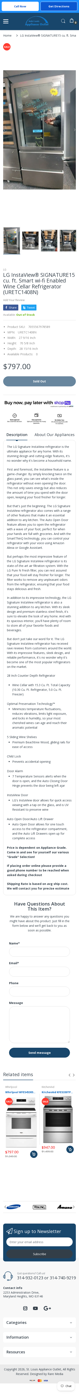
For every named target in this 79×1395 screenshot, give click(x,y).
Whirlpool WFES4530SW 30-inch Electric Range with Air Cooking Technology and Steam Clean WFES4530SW (21, 1092)
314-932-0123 (30, 1278)
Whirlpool (11, 1087)
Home (7, 35)
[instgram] (25, 1309)
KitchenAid (48, 1087)
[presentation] (69, 1075)
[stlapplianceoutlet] (37, 21)
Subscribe (39, 1254)
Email (14, 963)
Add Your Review (14, 300)
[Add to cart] (33, 1154)
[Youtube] (35, 1309)
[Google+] (47, 1307)
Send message (39, 1053)
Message (16, 1003)
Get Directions (58, 6)
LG (4, 269)
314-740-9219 (63, 1278)
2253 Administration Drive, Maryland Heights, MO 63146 (23, 1294)
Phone (14, 983)
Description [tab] (16, 434)
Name (14, 943)
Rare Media (55, 1374)
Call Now (20, 6)
